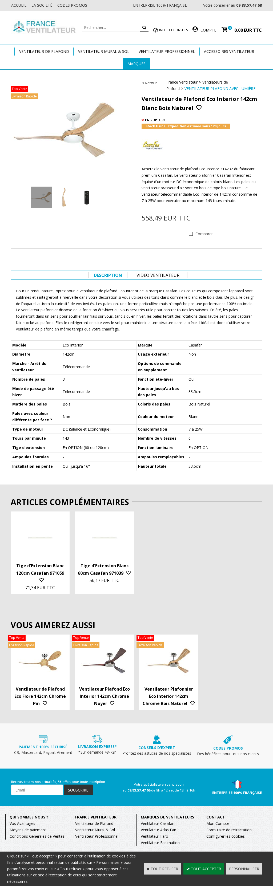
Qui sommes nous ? (29, 817)
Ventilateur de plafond (44, 51)
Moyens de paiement (28, 829)
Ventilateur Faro (154, 836)
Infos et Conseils (173, 30)
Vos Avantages (22, 823)
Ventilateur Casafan (157, 823)
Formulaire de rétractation (229, 829)
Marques (136, 63)
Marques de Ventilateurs (167, 817)
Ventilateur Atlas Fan (158, 829)
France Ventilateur (182, 82)
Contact (215, 817)
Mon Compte (217, 823)
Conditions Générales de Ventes (37, 836)
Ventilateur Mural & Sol (103, 51)
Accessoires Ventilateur (229, 51)
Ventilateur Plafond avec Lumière (219, 88)
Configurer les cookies (225, 836)
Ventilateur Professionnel (167, 51)
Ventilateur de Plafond (94, 823)
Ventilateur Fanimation (160, 842)
